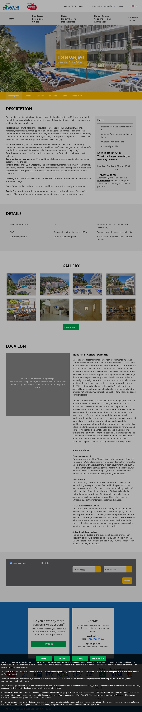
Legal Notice (98, 658)
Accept (44, 658)
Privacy (80, 658)
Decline (62, 658)
